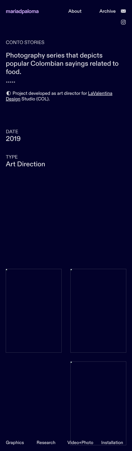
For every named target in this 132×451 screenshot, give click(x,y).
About (75, 11)
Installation (112, 442)
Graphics (15, 442)
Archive (107, 11)
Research (46, 442)
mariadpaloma (22, 11)
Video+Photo (80, 442)
